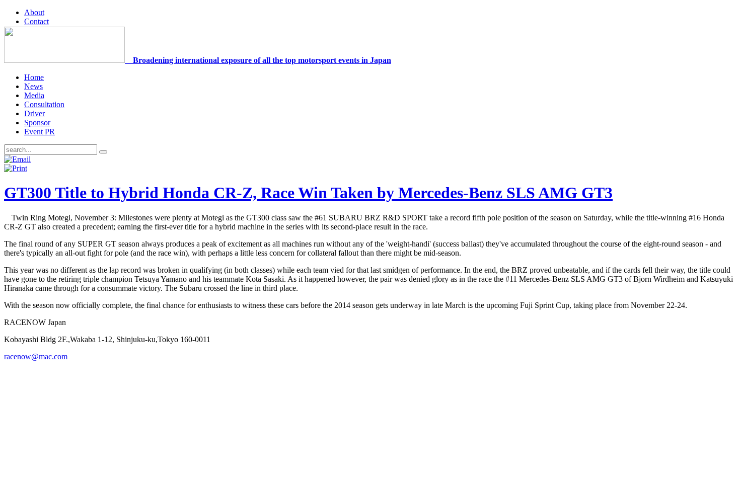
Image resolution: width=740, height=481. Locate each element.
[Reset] (103, 151)
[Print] (15, 168)
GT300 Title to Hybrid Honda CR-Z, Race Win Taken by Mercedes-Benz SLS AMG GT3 (308, 193)
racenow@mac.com (35, 356)
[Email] (17, 159)
